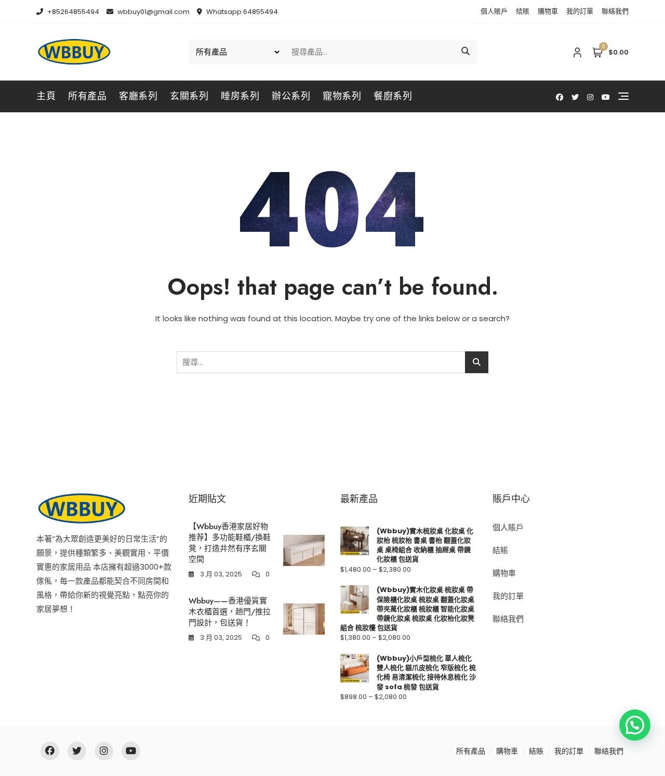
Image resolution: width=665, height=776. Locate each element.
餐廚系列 (393, 96)
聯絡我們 (615, 11)
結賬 (522, 11)
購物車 (548, 11)
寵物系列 (342, 96)
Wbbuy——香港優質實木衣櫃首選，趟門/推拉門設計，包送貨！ (230, 611)
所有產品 (87, 96)
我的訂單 (579, 11)
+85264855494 (72, 12)
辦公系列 (291, 96)
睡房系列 (240, 96)
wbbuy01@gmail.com (153, 12)
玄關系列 (189, 96)
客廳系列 (138, 96)
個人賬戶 (494, 11)
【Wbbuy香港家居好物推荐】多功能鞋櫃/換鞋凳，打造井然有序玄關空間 (230, 543)
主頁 (46, 96)
